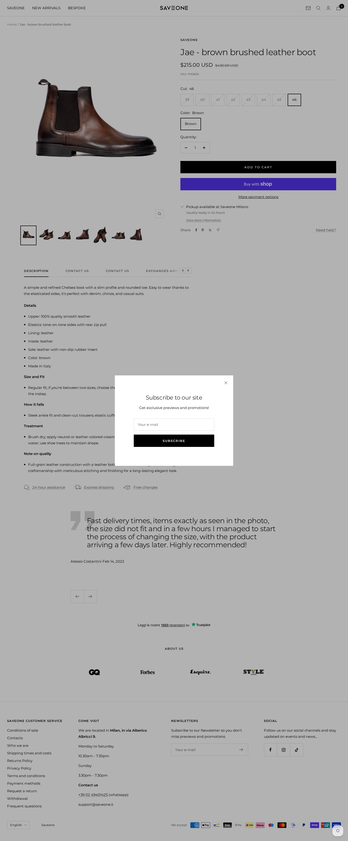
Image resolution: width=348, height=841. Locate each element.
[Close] (226, 382)
